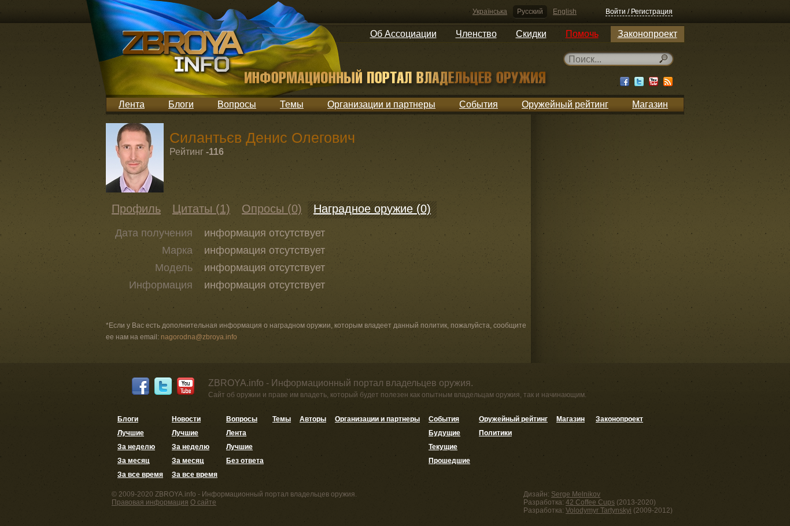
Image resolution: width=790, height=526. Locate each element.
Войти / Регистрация (639, 12)
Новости (186, 419)
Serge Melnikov (575, 494)
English (565, 12)
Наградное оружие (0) (372, 208)
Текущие (443, 447)
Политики (495, 433)
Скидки (531, 34)
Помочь (582, 34)
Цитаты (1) (201, 208)
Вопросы (236, 104)
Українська (489, 12)
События (478, 104)
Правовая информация (150, 502)
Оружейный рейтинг (565, 104)
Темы (292, 104)
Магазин (650, 104)
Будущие (444, 433)
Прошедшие (449, 461)
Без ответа (245, 461)
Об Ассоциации (403, 34)
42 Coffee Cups (590, 502)
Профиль (136, 208)
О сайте (203, 502)
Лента (132, 104)
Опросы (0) (272, 208)
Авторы (313, 419)
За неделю (136, 447)
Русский (530, 12)
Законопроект (647, 34)
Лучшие (130, 433)
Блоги (181, 104)
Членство (476, 34)
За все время (140, 475)
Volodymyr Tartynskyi (599, 510)
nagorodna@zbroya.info (199, 337)
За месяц (133, 461)
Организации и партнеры (381, 104)
